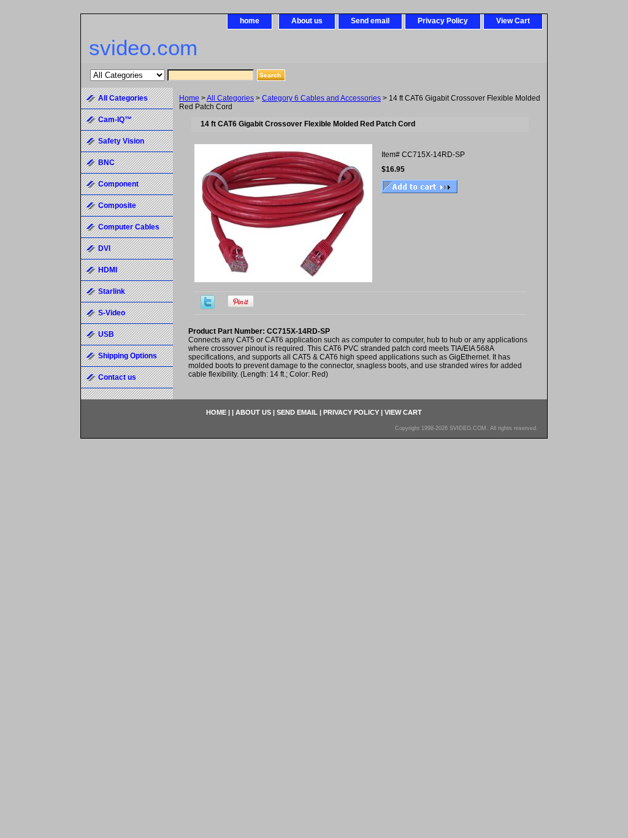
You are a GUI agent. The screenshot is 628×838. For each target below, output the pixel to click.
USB (106, 334)
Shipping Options (127, 356)
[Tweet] (208, 306)
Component (118, 184)
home (249, 21)
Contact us (117, 377)
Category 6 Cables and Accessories (321, 98)
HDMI (107, 270)
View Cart (513, 21)
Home (189, 98)
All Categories (230, 98)
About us (307, 21)
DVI (104, 248)
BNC (106, 162)
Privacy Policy (443, 21)
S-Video (111, 313)
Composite (117, 205)
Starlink (111, 291)
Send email (370, 21)
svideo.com (143, 48)
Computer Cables (128, 227)
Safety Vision (121, 141)
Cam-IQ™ (115, 119)
